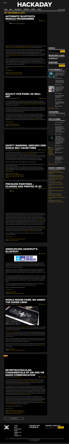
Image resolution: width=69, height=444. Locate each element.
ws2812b (18, 125)
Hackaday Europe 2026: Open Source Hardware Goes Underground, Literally (59, 89)
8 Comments (59, 124)
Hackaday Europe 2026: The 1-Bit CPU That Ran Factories (59, 81)
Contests (26, 9)
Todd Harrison (18, 377)
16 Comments (43, 253)
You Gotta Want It (59, 122)
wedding (14, 125)
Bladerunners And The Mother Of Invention (59, 96)
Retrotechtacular (21, 410)
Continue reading (9, 70)
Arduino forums (33, 154)
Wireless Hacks (19, 72)
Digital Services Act (56, 438)
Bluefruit (10, 293)
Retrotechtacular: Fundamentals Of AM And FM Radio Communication (24, 373)
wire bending (14, 350)
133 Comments (43, 150)
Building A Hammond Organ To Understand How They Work (56, 172)
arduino (10, 174)
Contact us (57, 58)
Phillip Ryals (17, 188)
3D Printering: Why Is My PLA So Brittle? (59, 149)
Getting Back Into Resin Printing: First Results (60, 103)
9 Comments (43, 20)
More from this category (53, 108)
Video (16, 430)
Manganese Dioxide (16, 176)
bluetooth (11, 74)
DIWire (10, 350)
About (39, 9)
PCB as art (37, 119)
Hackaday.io (17, 9)
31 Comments (59, 99)
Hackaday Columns (13, 410)
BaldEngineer (20, 174)
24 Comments (59, 84)
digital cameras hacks (20, 239)
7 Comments (43, 304)
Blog (10, 9)
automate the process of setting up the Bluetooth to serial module (18, 47)
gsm (10, 176)
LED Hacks (11, 124)
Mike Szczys (17, 20)
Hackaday (34, 4)
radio (14, 413)
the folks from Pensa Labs (25, 327)
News (17, 173)
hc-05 (14, 74)
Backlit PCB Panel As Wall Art (23, 95)
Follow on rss (55, 58)
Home (5, 9)
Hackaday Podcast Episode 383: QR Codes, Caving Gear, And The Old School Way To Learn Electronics (60, 129)
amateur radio (13, 412)
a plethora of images (41, 228)
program (20, 74)
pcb (11, 125)
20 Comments (43, 377)
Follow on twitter (51, 58)
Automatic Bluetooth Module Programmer (20, 17)
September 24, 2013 (9, 20)
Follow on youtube (53, 58)
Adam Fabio (17, 150)
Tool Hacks (11, 348)
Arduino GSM (15, 174)
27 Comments (59, 152)
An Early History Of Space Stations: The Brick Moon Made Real (60, 74)
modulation (10, 413)
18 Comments (59, 78)
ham (6, 413)
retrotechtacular (18, 413)
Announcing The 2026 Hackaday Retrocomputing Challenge (59, 158)
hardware (11, 292)
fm (23, 412)
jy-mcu (17, 74)
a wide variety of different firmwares (14, 55)
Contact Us (17, 435)
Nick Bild (50, 197)
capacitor (7, 176)
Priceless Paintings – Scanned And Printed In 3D (23, 185)
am (9, 412)
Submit (33, 9)
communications (19, 412)
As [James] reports (26, 152)
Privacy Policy (44, 438)
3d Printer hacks (12, 239)
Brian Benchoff (18, 253)
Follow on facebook (49, 58)
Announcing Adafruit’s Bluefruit (21, 250)
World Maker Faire (20, 293)
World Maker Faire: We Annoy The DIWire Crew (25, 301)
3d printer (11, 240)
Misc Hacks (16, 124)
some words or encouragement (24, 394)
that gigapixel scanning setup (29, 230)
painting (16, 240)
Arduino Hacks (12, 72)
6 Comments (43, 98)
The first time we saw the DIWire (11, 332)
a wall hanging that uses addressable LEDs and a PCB (33, 103)
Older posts (13, 418)
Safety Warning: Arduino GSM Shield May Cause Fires (25, 146)
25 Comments (43, 188)
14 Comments (59, 145)
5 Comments (59, 134)
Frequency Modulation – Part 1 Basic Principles (29, 381)
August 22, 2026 (61, 9)
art (9, 125)
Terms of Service (49, 438)
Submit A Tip (17, 432)
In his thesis (40, 220)
